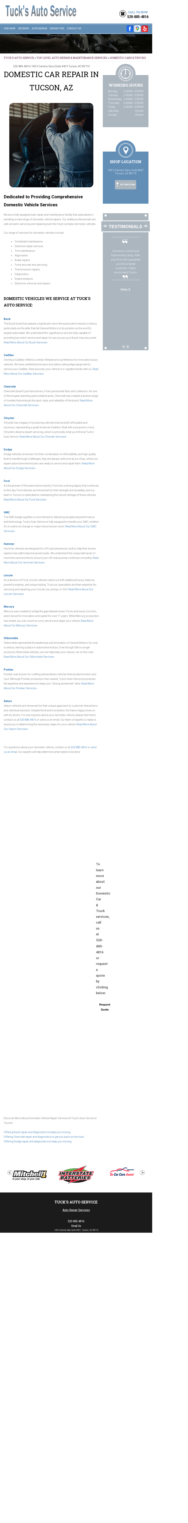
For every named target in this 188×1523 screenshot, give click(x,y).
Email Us (76, 1226)
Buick (7, 318)
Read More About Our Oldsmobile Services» (29, 656)
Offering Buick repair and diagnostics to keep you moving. (37, 1132)
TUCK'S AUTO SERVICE (19, 58)
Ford (7, 480)
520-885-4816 (137, 17)
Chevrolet (10, 386)
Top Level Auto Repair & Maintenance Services (72, 58)
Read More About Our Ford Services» (25, 499)
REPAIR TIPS (57, 28)
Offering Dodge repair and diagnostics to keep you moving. (38, 1141)
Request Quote (104, 1007)
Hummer (9, 543)
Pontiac (8, 669)
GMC (7, 512)
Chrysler (9, 418)
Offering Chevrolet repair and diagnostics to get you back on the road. (44, 1136)
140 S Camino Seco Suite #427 (50, 66)
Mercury (9, 606)
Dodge (8, 449)
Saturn (8, 701)
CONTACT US (74, 28)
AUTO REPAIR (39, 28)
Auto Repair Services (76, 1210)
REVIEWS (23, 28)
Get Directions (127, 185)
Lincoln (8, 575)
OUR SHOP (9, 28)
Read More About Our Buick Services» (26, 342)
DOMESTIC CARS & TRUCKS (128, 58)
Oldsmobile (11, 638)
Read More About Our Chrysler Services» (42, 436)
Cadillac (9, 355)
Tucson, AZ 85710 (79, 66)
